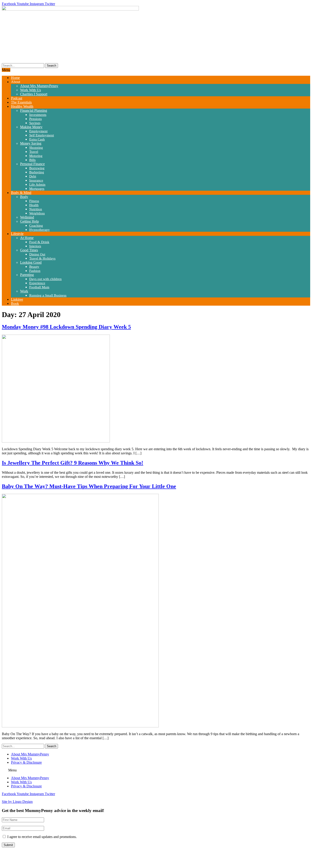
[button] (156, 770)
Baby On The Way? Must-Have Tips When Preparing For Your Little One (89, 486)
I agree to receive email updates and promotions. (41, 837)
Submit (8, 845)
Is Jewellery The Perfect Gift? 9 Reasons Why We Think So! (72, 463)
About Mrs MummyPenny (30, 754)
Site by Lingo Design (17, 802)
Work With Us (21, 758)
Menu (6, 70)
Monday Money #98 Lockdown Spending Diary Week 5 (66, 327)
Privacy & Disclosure (26, 762)
